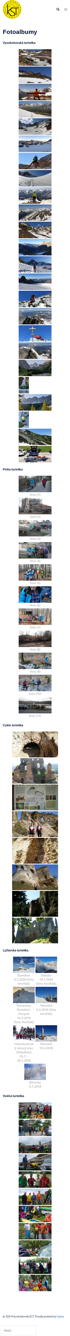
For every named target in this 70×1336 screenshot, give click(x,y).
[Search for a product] (58, 9)
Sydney (60, 1316)
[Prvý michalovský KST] (12, 9)
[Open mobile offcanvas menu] (65, 9)
